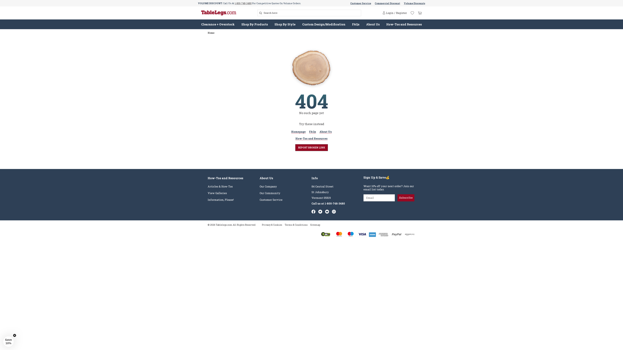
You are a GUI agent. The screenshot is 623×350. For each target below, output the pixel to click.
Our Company (268, 186)
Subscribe (406, 197)
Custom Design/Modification (323, 24)
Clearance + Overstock (218, 24)
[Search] (260, 13)
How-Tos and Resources (404, 24)
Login (389, 13)
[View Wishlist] (412, 13)
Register (401, 13)
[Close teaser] (14, 335)
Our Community (270, 193)
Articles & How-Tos (220, 186)
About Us (373, 24)
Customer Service (360, 3)
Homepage (298, 131)
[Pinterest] (320, 212)
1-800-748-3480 (243, 3)
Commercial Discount (387, 3)
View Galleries (217, 193)
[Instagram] (334, 212)
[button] (8, 341)
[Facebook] (313, 212)
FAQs (355, 24)
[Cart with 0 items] (420, 13)
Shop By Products (254, 24)
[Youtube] (327, 212)
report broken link (311, 147)
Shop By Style (285, 24)
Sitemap (315, 224)
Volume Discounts (414, 3)
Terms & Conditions (296, 224)
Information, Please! (221, 199)
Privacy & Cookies (272, 224)
